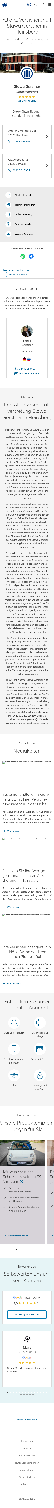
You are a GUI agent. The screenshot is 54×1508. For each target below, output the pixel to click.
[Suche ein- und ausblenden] (36, 5)
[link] (18, 215)
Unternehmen (27, 1470)
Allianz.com (27, 1484)
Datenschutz (27, 1448)
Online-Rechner (27, 1477)
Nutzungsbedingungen (27, 1462)
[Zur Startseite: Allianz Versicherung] (4, 5)
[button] (27, 73)
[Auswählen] (46, 137)
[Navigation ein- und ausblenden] (50, 5)
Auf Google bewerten (27, 1314)
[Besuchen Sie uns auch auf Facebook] (31, 256)
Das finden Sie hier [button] (13, 270)
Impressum (27, 1441)
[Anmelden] (43, 5)
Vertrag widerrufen (25, 1419)
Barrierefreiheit (27, 1455)
